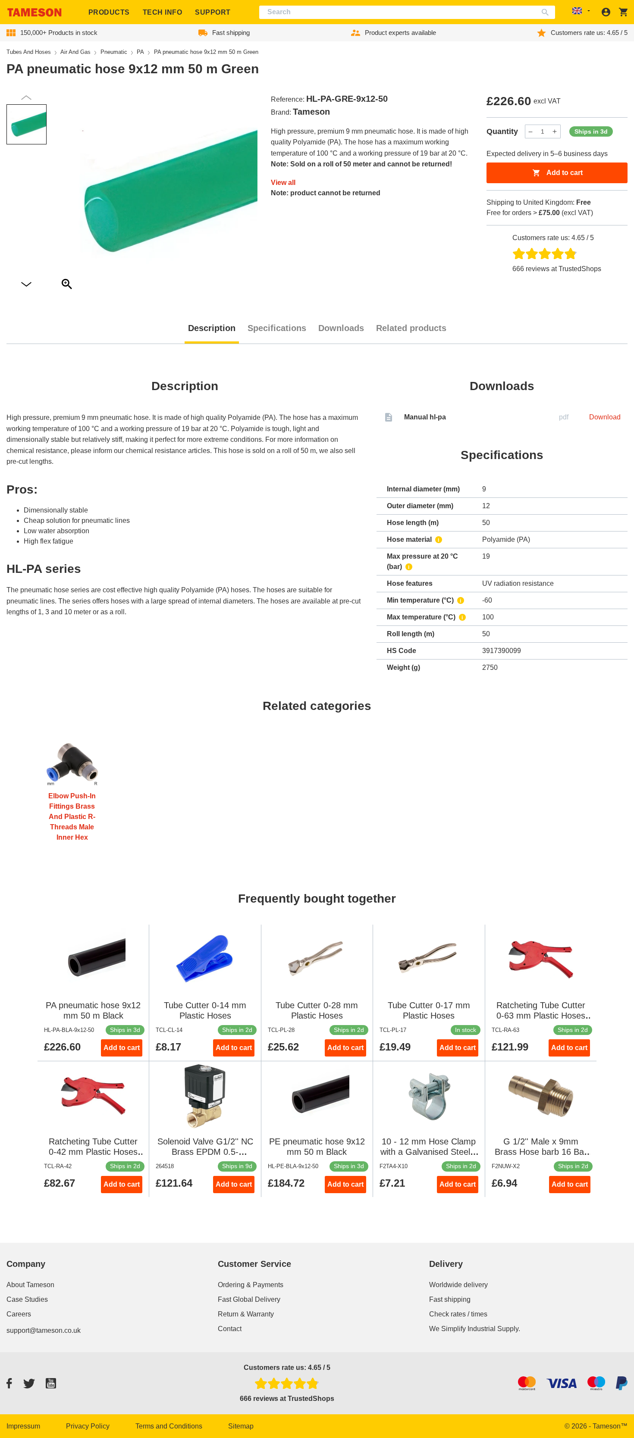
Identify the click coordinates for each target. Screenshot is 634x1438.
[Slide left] (26, 284)
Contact (230, 1328)
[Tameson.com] (34, 12)
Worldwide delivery (458, 1284)
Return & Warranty (246, 1314)
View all (283, 182)
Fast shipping (450, 1299)
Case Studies (27, 1299)
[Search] (547, 12)
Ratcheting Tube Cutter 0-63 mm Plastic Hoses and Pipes (540, 1015)
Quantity (502, 131)
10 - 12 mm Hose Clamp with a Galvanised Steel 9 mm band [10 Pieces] (428, 1152)
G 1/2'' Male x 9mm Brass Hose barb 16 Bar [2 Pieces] (541, 1152)
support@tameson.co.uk (43, 1330)
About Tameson (30, 1284)
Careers (18, 1314)
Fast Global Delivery (249, 1299)
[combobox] (407, 12)
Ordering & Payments (250, 1284)
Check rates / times (458, 1314)
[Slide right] (26, 97)
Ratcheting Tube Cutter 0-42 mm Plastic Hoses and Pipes (93, 1152)
